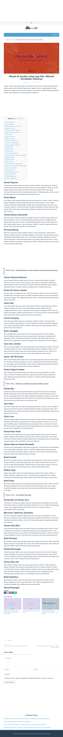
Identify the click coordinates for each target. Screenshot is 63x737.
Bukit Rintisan (10, 170)
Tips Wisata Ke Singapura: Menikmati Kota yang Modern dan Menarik (50, 612)
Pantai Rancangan (11, 172)
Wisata (9, 640)
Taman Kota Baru (11, 168)
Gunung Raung (10, 128)
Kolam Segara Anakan (12, 145)
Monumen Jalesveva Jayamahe (15, 166)
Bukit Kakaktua (10, 176)
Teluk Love (9, 151)
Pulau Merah (9, 124)
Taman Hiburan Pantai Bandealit (15, 155)
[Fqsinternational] (31, 28)
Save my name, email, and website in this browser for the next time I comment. (29, 678)
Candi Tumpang (10, 136)
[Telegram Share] (13, 593)
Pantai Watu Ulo (10, 174)
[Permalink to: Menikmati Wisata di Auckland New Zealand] (31, 604)
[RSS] (31, 23)
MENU (56, 34)
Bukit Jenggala (10, 139)
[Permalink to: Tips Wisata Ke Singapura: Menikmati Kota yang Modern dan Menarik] (50, 604)
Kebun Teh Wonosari (12, 143)
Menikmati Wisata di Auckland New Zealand (31, 611)
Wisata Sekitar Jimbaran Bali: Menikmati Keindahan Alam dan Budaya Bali (11, 612)
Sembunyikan (18, 118)
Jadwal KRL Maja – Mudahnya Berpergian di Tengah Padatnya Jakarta (47, 646)
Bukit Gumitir (9, 157)
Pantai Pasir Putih (11, 153)
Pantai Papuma (10, 122)
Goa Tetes (9, 149)
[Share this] (5, 593)
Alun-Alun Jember (11, 141)
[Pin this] (10, 593)
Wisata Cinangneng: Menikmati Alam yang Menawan (15, 645)
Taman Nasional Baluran (13, 130)
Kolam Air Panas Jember (13, 132)
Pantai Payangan (11, 178)
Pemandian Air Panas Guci (14, 164)
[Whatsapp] (16, 593)
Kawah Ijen (9, 147)
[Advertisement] (31, 10)
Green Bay (8, 134)
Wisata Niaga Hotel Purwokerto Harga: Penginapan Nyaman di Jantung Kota (27, 727)
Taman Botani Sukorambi (13, 126)
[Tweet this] (8, 593)
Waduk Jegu (9, 159)
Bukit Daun (9, 161)
